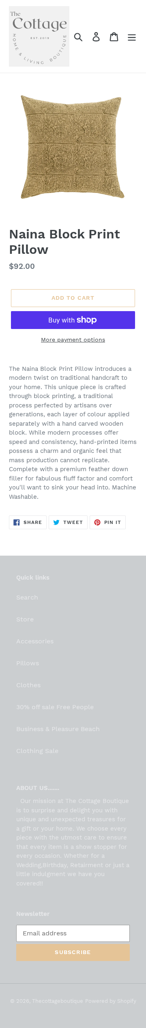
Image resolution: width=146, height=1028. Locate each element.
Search (27, 597)
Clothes (28, 685)
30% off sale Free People (55, 707)
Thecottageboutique (57, 1001)
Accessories (35, 641)
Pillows (27, 663)
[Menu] (132, 36)
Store (25, 619)
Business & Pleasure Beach (58, 729)
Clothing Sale (37, 751)
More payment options (73, 339)
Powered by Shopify (110, 1001)
